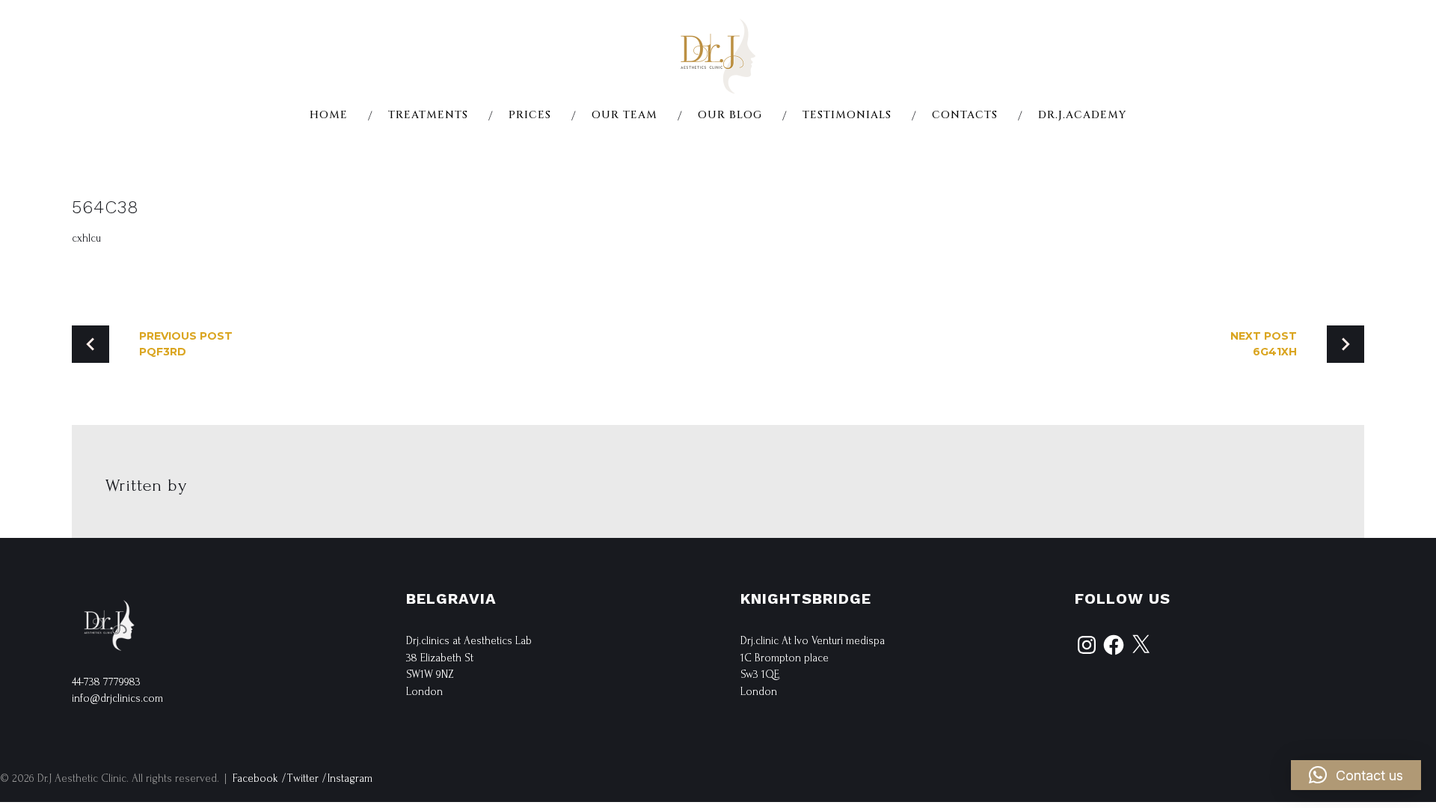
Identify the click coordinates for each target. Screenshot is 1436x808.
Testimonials (847, 115)
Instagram (350, 778)
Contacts (965, 115)
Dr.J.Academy (1082, 115)
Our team (624, 115)
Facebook (255, 778)
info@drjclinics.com (117, 698)
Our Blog (730, 115)
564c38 (105, 207)
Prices (530, 115)
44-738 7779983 (106, 682)
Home (329, 115)
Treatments (428, 115)
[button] (1356, 775)
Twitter (303, 778)
